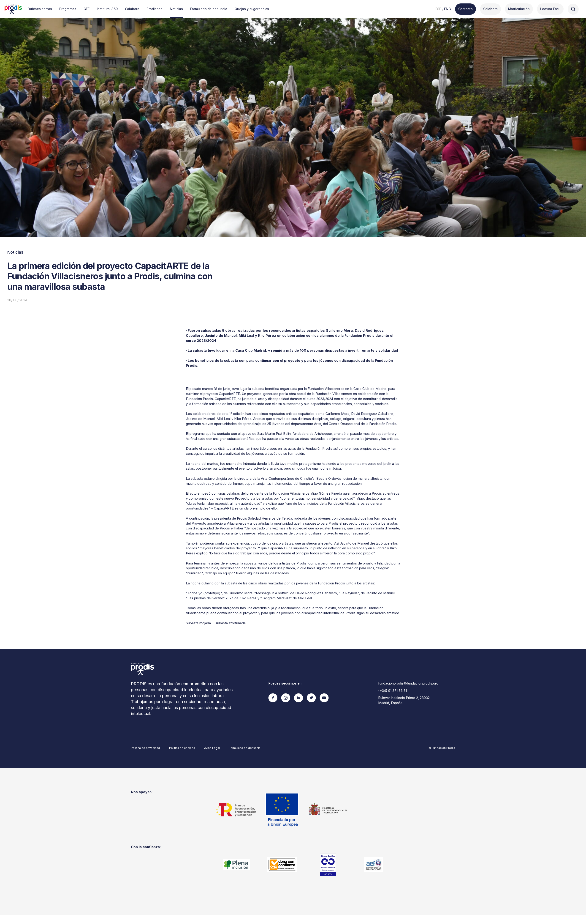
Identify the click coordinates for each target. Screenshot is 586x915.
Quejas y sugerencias (252, 9)
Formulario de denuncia (208, 9)
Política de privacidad (145, 748)
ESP (438, 9)
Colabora (132, 9)
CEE (87, 9)
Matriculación (519, 9)
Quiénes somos (39, 9)
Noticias (176, 9)
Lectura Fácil (550, 9)
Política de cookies (182, 748)
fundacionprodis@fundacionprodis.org (408, 683)
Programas (67, 9)
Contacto (465, 9)
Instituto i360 (107, 9)
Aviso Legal (212, 748)
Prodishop (154, 9)
